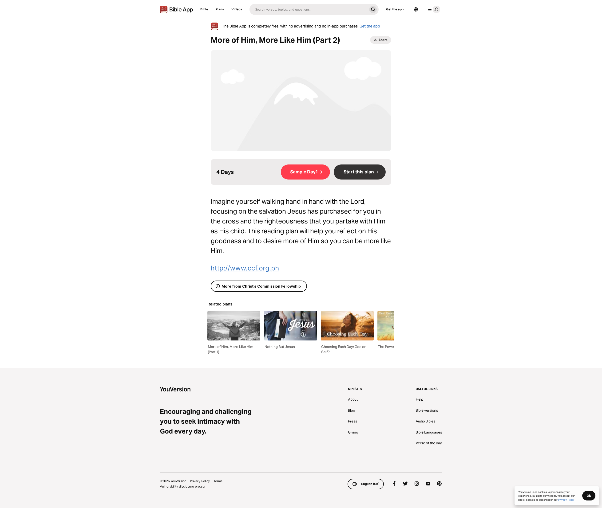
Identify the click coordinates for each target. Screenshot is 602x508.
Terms (218, 481)
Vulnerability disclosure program (183, 486)
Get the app (395, 9)
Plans (220, 9)
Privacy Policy (200, 481)
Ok (589, 495)
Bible (204, 9)
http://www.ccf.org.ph (245, 268)
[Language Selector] (415, 9)
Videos (236, 9)
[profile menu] (433, 9)
